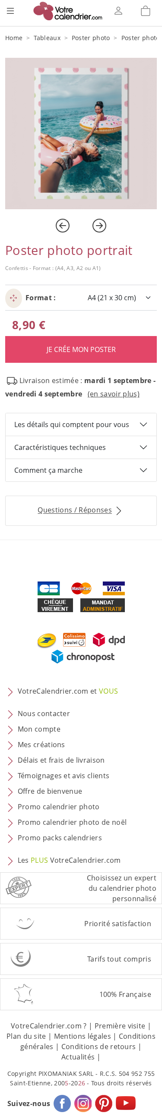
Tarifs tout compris (119, 959)
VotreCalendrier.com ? (49, 1026)
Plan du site (26, 1036)
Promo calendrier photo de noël (72, 822)
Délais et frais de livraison (61, 760)
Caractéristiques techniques (60, 447)
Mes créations (41, 745)
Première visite (120, 1026)
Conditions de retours (98, 1046)
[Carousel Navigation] (81, 225)
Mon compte (39, 729)
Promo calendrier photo (59, 807)
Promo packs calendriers (60, 838)
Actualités (78, 1057)
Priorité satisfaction (117, 923)
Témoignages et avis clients (64, 776)
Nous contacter (44, 714)
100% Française (125, 994)
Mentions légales (82, 1036)
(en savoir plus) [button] (114, 394)
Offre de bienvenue (50, 791)
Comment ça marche (48, 470)
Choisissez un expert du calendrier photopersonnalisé (121, 888)
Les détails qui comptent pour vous (71, 424)
